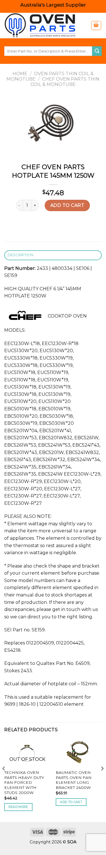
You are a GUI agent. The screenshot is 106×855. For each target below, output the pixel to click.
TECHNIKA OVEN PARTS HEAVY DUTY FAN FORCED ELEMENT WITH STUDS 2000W (24, 782)
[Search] (97, 51)
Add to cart (67, 205)
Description (21, 255)
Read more (18, 807)
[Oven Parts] (43, 25)
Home (19, 73)
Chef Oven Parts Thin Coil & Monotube (65, 81)
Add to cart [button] (71, 802)
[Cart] (96, 25)
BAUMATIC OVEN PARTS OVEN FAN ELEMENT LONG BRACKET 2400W (74, 780)
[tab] (53, 255)
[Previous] (4, 780)
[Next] (102, 780)
